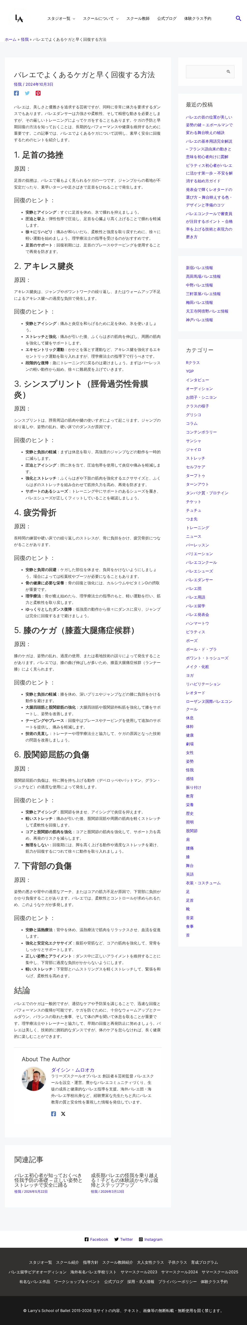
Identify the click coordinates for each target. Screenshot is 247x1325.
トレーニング (197, 527)
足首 (190, 900)
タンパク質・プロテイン (207, 492)
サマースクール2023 (139, 1271)
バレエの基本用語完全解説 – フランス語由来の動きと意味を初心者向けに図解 (209, 149)
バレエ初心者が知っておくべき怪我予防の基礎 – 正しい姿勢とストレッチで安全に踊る (48, 1180)
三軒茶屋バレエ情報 (203, 293)
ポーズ (192, 640)
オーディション (199, 388)
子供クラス (177, 1262)
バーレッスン (197, 545)
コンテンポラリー (201, 432)
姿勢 (190, 761)
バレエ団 (193, 588)
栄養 (190, 804)
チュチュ (193, 510)
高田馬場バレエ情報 (203, 276)
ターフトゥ (195, 475)
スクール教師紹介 (117, 1262)
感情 (190, 778)
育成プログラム (204, 1262)
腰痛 (190, 848)
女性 (190, 752)
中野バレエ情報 (199, 285)
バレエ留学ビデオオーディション (38, 1271)
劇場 (190, 743)
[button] (238, 18)
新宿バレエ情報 (199, 267)
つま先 (192, 518)
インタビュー (197, 379)
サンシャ (193, 440)
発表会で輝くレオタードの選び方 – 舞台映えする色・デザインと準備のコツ (209, 197)
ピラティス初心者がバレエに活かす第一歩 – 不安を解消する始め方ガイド (209, 173)
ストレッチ (195, 458)
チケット (193, 501)
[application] (72, 18)
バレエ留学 (195, 605)
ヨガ (190, 675)
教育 (190, 796)
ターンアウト (197, 484)
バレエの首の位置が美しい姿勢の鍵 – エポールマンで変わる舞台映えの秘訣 (209, 125)
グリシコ (193, 414)
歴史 (190, 813)
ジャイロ (193, 449)
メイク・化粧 (197, 666)
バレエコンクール (201, 562)
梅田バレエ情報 (199, 302)
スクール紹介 (67, 1262)
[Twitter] (27, 93)
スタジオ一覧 (40, 1262)
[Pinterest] (38, 93)
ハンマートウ (197, 623)
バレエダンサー (199, 579)
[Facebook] (16, 93)
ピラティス (195, 631)
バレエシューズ (199, 571)
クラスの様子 (197, 406)
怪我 (18, 84)
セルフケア (195, 466)
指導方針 (90, 1262)
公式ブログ (114, 1281)
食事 (190, 926)
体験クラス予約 (214, 1281)
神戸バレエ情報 (199, 319)
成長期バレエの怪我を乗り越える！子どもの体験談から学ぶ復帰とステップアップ (124, 1180)
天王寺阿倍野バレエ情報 (207, 311)
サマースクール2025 (220, 1271)
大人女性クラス (150, 1262)
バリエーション (199, 553)
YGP (190, 371)
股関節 (192, 830)
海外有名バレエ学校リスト (93, 1271)
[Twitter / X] (63, 1113)
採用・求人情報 (140, 1281)
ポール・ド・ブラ (201, 649)
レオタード (195, 692)
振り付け (193, 787)
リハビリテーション (203, 684)
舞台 (190, 865)
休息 (190, 717)
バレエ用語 (195, 597)
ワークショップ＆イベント (77, 1281)
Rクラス (193, 362)
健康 (190, 735)
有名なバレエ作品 (34, 1281)
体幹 (190, 726)
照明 (190, 822)
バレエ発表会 (197, 614)
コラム (192, 423)
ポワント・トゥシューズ (207, 658)
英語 (190, 874)
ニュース (193, 536)
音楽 (190, 917)
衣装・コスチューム (203, 882)
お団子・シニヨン (201, 397)
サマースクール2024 (179, 1271)
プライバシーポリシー (177, 1281)
